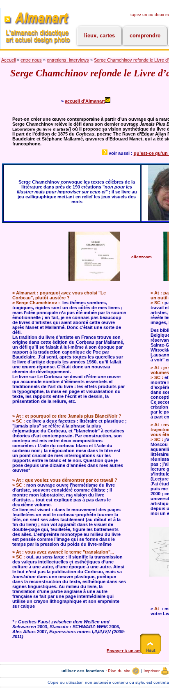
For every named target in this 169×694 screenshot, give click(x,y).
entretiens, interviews (68, 59)
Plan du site (120, 671)
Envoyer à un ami (125, 650)
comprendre (145, 35)
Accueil (8, 59)
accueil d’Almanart (85, 101)
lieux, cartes (99, 35)
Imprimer (152, 671)
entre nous (31, 59)
